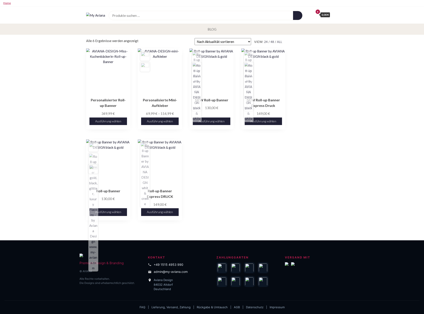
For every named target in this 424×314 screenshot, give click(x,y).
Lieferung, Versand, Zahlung (171, 307)
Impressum (277, 307)
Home (7, 3)
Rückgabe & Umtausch (212, 307)
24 (266, 42)
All (279, 42)
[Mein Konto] (309, 14)
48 (272, 42)
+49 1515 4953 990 (168, 264)
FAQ (142, 307)
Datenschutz (254, 307)
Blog (212, 29)
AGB (237, 307)
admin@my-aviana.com (171, 272)
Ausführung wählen (108, 121)
